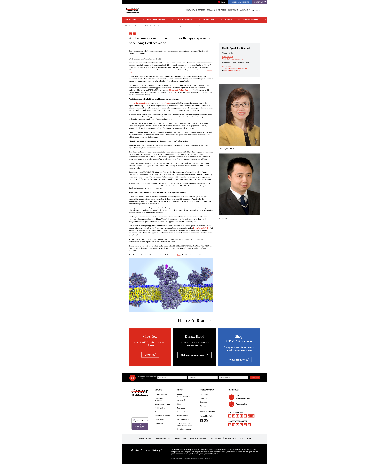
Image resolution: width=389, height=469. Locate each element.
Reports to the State (180, 438)
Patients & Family (130, 20)
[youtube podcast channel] (237, 424)
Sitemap (203, 406)
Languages (244, 10)
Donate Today (258, 2)
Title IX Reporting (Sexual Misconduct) (184, 424)
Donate (149, 354)
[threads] (253, 415)
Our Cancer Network (230, 438)
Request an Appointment (240, 2)
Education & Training (251, 20)
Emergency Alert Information (198, 438)
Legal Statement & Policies (163, 438)
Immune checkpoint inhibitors (140, 103)
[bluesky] (249, 415)
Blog (179, 404)
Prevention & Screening (156, 20)
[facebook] (230, 415)
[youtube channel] (237, 415)
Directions (203, 402)
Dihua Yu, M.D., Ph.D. (201, 228)
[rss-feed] (249, 424)
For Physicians (208, 20)
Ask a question (241, 404)
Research (228, 20)
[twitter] (234, 415)
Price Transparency (184, 429)
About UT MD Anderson (183, 396)
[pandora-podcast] (241, 424)
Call (243, 397)
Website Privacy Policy (145, 438)
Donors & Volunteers (184, 20)
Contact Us (221, 10)
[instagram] (241, 415)
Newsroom (181, 408)
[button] (130, 33)
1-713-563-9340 (227, 57)
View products (237, 359)
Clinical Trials (190, 10)
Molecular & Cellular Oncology (180, 90)
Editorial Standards (184, 412)
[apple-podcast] (230, 424)
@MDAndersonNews (233, 71)
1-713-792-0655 (227, 66)
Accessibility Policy (206, 416)
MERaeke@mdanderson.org (232, 59)
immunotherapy (164, 103)
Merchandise (182, 419)
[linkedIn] (245, 415)
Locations (203, 398)
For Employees (182, 416)
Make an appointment (193, 354)
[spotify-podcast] (234, 424)
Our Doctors (233, 10)
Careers (210, 10)
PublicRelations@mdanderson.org (234, 68)
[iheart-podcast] (245, 424)
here (179, 255)
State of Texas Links (216, 438)
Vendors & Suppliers (245, 438)
